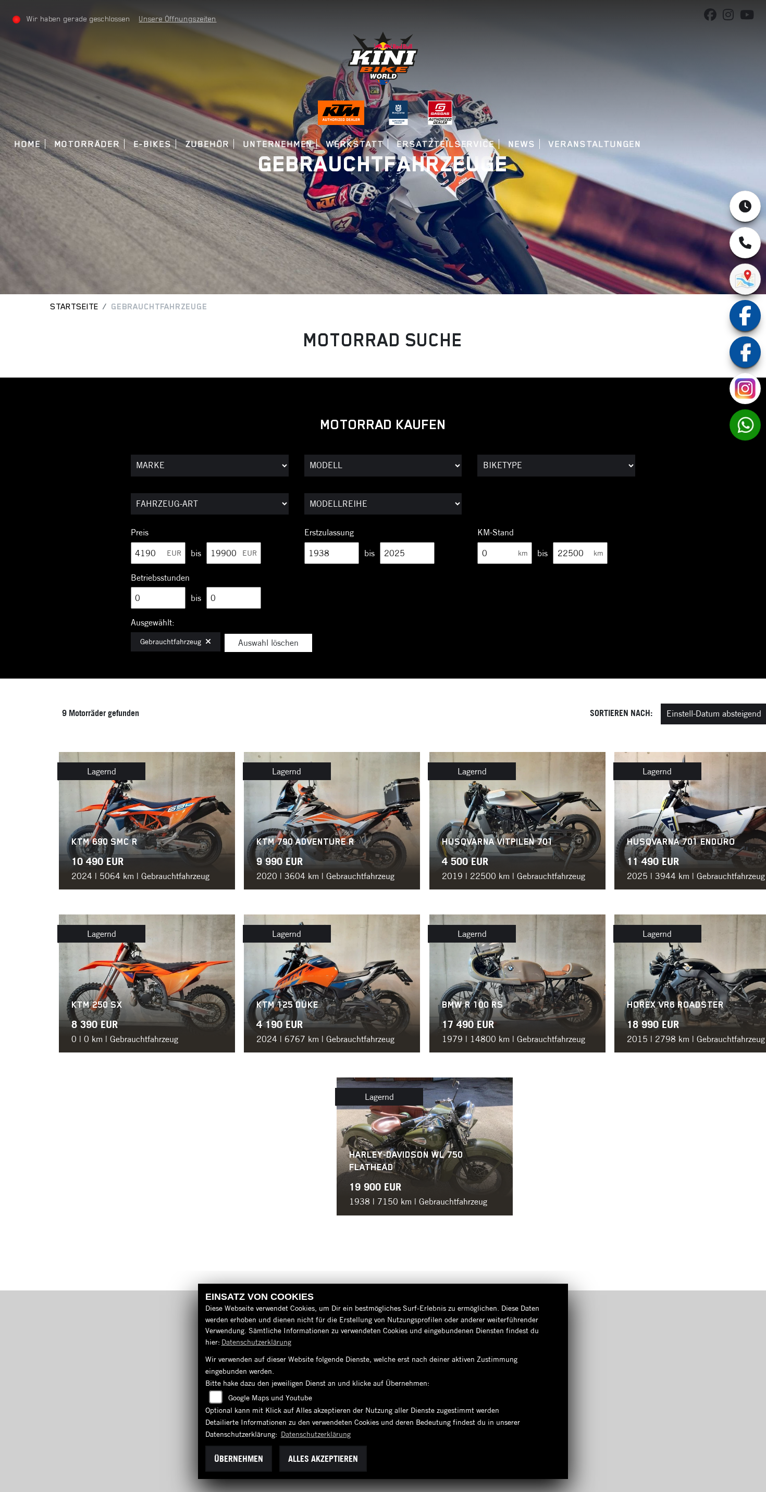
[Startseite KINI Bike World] (383, 62)
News (522, 144)
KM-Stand (495, 532)
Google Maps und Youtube (270, 1397)
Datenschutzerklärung (256, 1342)
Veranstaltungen (595, 144)
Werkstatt (355, 144)
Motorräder (87, 144)
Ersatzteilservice (446, 144)
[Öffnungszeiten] (745, 206)
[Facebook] (745, 352)
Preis (140, 532)
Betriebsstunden (160, 577)
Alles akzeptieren (323, 1458)
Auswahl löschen (268, 642)
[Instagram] (745, 388)
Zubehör (208, 144)
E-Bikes (153, 144)
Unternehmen (278, 144)
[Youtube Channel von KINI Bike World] (749, 16)
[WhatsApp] (745, 425)
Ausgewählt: (153, 622)
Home (28, 144)
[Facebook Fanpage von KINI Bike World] (713, 16)
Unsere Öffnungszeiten (177, 19)
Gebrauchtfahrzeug (170, 641)
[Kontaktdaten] (745, 242)
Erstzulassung (329, 532)
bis (196, 553)
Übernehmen (238, 1458)
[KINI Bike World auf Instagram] (731, 16)
